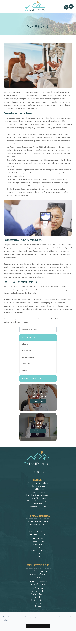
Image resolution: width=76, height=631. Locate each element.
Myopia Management (38, 498)
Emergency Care (38, 492)
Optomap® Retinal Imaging (38, 501)
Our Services (26, 350)
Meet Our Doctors (28, 357)
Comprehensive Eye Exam (38, 483)
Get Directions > (38, 528)
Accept (38, 626)
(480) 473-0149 (41, 531)
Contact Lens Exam (38, 489)
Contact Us (25, 370)
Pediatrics (38, 503)
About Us (25, 344)
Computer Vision (38, 486)
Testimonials (26, 364)
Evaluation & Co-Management (38, 495)
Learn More (38, 401)
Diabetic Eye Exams (38, 506)
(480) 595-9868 (41, 581)
